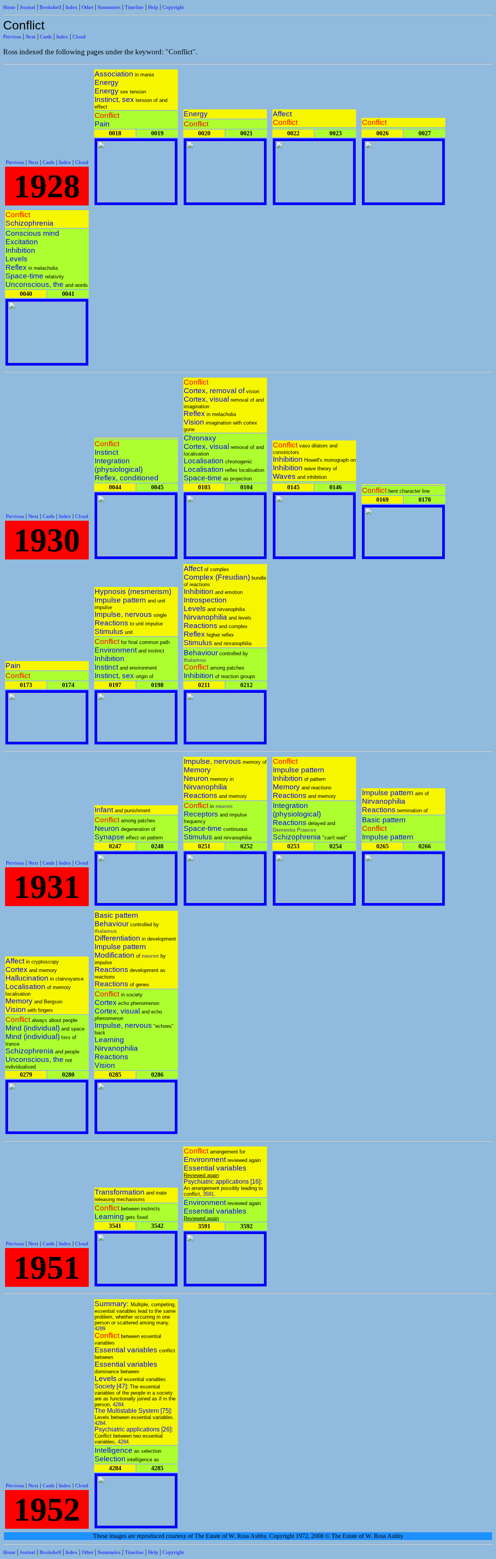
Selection (110, 1459)
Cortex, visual (206, 399)
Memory (197, 770)
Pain (102, 124)
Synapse (109, 837)
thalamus (195, 660)
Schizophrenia (29, 223)
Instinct (106, 452)
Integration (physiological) (119, 465)
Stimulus (109, 631)
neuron (223, 806)
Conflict (107, 115)
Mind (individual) (32, 1028)
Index (71, 7)
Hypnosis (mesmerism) (133, 591)
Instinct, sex (114, 99)
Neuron (107, 828)
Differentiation (117, 938)
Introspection (205, 600)
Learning (109, 1040)
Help (153, 7)
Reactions (111, 623)
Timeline (134, 7)
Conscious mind (32, 233)
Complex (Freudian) (217, 577)
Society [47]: (112, 1386)
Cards (46, 37)
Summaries (109, 7)
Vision (194, 422)
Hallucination (26, 978)
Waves (284, 476)
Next (31, 37)
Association (114, 74)
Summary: (113, 1304)
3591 (208, 1194)
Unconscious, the (34, 284)
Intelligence (114, 1450)
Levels (16, 259)
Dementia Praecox (294, 830)
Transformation (120, 1192)
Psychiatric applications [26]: (134, 1429)
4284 (118, 1404)
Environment (116, 650)
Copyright (173, 7)
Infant (104, 810)
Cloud (79, 37)
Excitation (21, 242)
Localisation (204, 461)
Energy (107, 82)
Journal (27, 7)
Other (87, 7)
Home (9, 7)
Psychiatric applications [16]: (223, 1181)
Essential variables (215, 1168)
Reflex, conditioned (126, 478)
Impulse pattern (120, 600)
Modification (114, 955)
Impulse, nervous (123, 614)
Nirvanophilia (205, 617)
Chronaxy (200, 438)
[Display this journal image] (136, 200)
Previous (12, 37)
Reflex (16, 267)
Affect (282, 114)
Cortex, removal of (214, 391)
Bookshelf (50, 7)
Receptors (201, 814)
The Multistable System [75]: (133, 1410)
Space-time (24, 276)
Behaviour (201, 653)
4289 (100, 1328)
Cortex (16, 969)
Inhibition (20, 250)
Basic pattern (384, 820)
